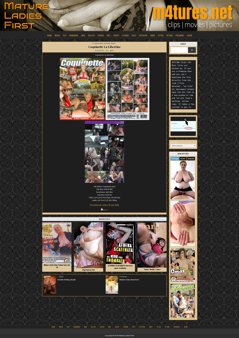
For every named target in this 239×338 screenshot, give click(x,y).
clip (64, 35)
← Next (60, 277)
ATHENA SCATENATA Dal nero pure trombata (120, 267)
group (116, 35)
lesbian (125, 35)
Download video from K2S (104, 205)
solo (134, 35)
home (49, 35)
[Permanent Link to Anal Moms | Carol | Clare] (183, 223)
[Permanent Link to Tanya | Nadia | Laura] (152, 245)
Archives (174, 142)
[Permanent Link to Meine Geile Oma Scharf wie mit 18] (56, 242)
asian (189, 35)
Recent (183, 158)
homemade (73, 35)
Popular (174, 158)
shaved (101, 35)
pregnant (180, 35)
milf (108, 35)
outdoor (143, 35)
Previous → (124, 277)
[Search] (192, 50)
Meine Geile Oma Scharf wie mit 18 (57, 266)
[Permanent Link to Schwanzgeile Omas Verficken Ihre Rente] (183, 265)
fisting (169, 35)
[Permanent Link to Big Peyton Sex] (88, 245)
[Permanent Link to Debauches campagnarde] (183, 301)
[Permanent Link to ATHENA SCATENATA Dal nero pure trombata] (120, 243)
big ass (91, 35)
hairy (152, 35)
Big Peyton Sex (88, 270)
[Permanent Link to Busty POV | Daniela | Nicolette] (183, 180)
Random (191, 158)
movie (57, 35)
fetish (160, 35)
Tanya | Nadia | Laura (152, 269)
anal (83, 35)
